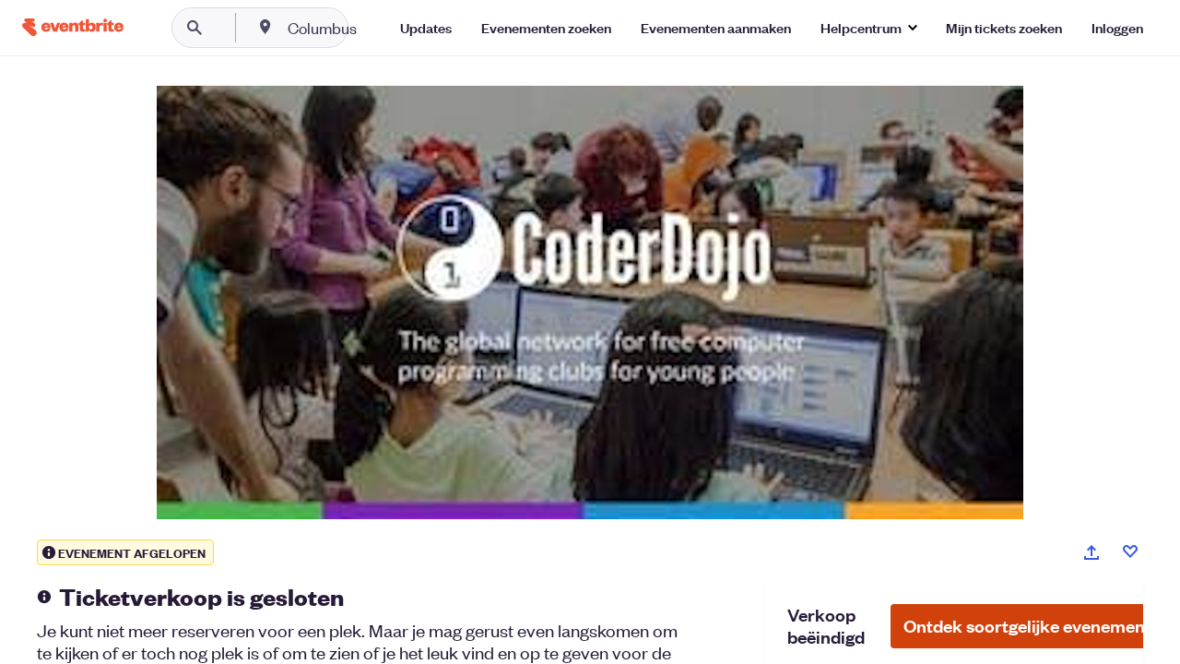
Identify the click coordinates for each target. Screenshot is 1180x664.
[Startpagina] (73, 27)
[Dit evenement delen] (1091, 552)
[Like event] (1130, 551)
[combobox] (381, 27)
